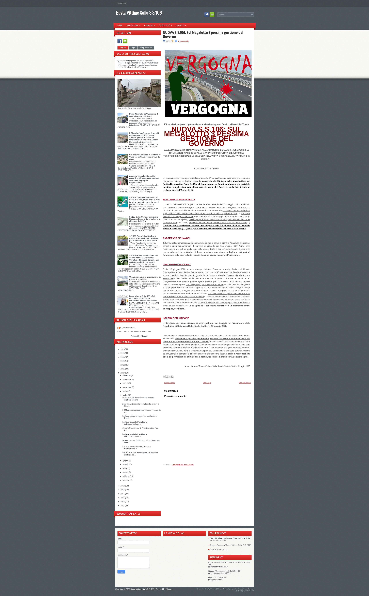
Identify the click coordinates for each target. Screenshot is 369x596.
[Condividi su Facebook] (172, 376)
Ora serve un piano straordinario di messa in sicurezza (145, 278)
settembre (127, 387)
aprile (125, 468)
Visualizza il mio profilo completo (134, 332)
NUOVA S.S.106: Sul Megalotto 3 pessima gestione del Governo (203, 34)
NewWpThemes (210, 589)
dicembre (127, 375)
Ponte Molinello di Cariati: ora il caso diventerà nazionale (143, 115)
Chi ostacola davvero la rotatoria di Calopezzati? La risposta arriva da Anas (145, 157)
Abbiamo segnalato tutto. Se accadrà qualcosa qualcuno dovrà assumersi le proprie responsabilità (144, 179)
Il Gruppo (149, 25)
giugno (126, 460)
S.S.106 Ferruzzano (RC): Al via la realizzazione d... (136, 447)
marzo (126, 472)
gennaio (126, 480)
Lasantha (233, 589)
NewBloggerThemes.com (245, 591)
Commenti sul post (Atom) (183, 465)
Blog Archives (146, 48)
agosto (126, 391)
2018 (123, 490)
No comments (183, 41)
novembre (127, 379)
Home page (122, 3)
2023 (123, 361)
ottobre (126, 383)
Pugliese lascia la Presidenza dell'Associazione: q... (134, 423)
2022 (123, 365)
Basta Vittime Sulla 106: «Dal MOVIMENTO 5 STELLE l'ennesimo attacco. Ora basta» (143, 298)
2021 (123, 369)
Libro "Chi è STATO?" (219, 550)
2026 (123, 349)
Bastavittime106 (127, 328)
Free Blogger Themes (246, 589)
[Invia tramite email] (164, 376)
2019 (123, 486)
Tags (133, 48)
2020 (123, 373)
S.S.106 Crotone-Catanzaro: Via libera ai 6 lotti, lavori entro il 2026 (144, 199)
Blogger (144, 336)
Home (119, 25)
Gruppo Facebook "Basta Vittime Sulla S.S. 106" (230, 545)
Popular (123, 48)
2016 (123, 498)
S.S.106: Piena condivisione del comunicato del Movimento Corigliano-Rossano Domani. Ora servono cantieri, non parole (144, 259)
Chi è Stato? (165, 25)
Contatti (181, 25)
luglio (125, 395)
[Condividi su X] (169, 376)
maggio (126, 464)
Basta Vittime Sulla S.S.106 (139, 12)
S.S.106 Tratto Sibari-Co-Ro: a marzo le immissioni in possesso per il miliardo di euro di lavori (144, 238)
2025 (123, 353)
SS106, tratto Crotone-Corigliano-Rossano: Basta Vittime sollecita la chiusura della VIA (144, 219)
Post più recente (169, 383)
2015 (123, 501)
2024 (123, 357)
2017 (123, 494)
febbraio (126, 476)
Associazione (133, 25)
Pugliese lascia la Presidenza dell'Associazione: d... (134, 435)
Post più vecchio (245, 383)
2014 (123, 505)
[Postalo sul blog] (166, 376)
